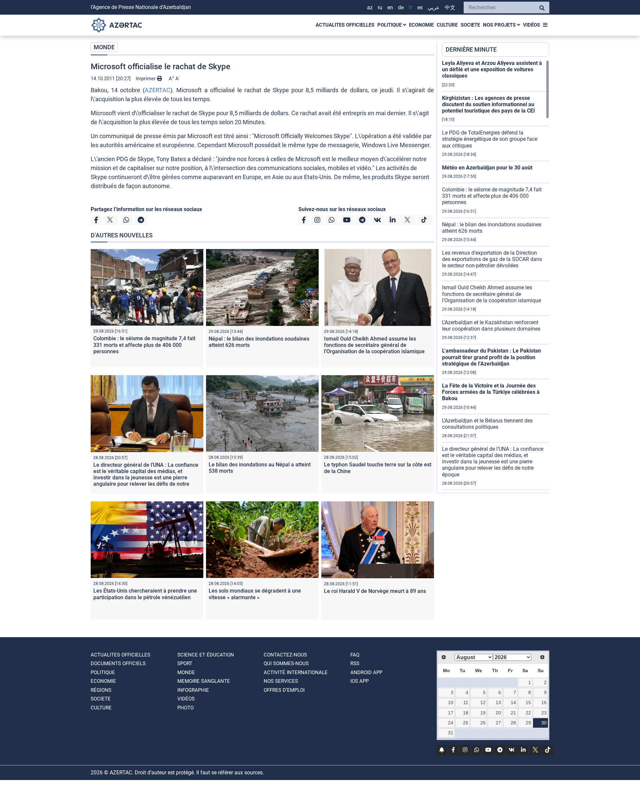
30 (544, 722)
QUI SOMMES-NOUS (286, 663)
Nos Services (281, 681)
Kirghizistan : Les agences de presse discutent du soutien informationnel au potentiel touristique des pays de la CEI (488, 104)
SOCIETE (470, 25)
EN (390, 7)
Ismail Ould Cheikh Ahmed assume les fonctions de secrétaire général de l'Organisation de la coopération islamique (374, 345)
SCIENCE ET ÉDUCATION (205, 655)
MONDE (104, 47)
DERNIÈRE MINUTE (471, 49)
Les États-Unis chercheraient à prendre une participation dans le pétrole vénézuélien (145, 594)
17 (450, 712)
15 (528, 702)
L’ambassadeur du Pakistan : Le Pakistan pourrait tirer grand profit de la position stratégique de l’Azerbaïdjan (491, 357)
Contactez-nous (285, 655)
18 (465, 712)
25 (465, 722)
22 (528, 712)
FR (410, 7)
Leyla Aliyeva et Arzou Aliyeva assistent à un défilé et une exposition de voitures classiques (492, 69)
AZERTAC (157, 90)
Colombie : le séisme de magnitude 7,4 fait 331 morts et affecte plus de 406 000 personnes (144, 344)
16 (544, 702)
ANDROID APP (366, 672)
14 (513, 702)
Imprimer (146, 79)
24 (450, 722)
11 (465, 702)
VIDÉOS (531, 25)
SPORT (184, 663)
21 (513, 712)
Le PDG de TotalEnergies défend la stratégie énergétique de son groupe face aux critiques (489, 139)
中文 (450, 7)
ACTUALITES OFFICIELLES (345, 25)
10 (450, 702)
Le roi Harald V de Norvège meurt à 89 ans (375, 591)
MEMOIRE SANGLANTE (203, 681)
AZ (370, 7)
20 (498, 712)
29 (528, 722)
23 (544, 712)
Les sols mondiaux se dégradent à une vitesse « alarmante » (255, 594)
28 (513, 722)
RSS (354, 663)
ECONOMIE (421, 25)
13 (498, 702)
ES (420, 7)
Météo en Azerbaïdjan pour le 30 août (487, 167)
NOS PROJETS (500, 25)
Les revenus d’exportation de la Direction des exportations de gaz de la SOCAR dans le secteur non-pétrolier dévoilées (492, 259)
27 (498, 722)
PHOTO (185, 708)
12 (483, 702)
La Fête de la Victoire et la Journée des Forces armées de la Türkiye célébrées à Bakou (491, 392)
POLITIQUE (390, 25)
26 (483, 722)
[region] (495, 276)
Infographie (193, 690)
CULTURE (447, 25)
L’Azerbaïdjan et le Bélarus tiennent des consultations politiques (487, 423)
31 (450, 732)
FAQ (354, 655)
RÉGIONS (101, 690)
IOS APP (359, 681)
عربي (434, 7)
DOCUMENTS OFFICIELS (118, 663)
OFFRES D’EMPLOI (284, 690)
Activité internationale (296, 672)
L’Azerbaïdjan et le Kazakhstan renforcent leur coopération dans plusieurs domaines (491, 325)
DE (401, 7)
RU (380, 7)
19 (483, 712)
